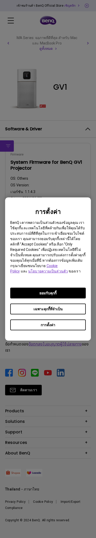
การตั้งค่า (48, 324)
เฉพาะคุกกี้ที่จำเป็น (48, 309)
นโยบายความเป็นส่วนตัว (48, 271)
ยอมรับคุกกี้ (48, 293)
